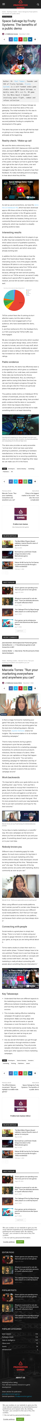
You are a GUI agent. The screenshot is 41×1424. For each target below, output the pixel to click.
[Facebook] (11, 39)
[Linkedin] (30, 39)
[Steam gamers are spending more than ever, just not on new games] (7, 590)
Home (4, 12)
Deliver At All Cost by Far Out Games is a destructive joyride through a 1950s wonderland (27, 564)
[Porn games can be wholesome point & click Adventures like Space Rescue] (7, 623)
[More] (35, 39)
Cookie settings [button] (9, 1419)
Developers (11, 468)
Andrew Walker (7, 651)
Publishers (6, 471)
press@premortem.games (11, 1394)
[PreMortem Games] (3, 34)
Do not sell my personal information (17, 1415)
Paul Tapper (20, 81)
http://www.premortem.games (20, 527)
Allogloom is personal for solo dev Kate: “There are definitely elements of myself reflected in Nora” (27, 600)
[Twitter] (16, 39)
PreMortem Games (12, 34)
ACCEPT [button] (20, 1419)
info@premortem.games (23, 1396)
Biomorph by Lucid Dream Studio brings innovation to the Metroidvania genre (25, 554)
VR (12, 471)
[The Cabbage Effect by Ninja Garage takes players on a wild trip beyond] (7, 612)
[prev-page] (3, 573)
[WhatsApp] (25, 39)
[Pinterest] (20, 39)
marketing (31, 468)
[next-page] (6, 573)
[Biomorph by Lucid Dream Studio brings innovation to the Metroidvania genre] (7, 555)
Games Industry (21, 468)
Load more (20, 631)
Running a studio (12, 12)
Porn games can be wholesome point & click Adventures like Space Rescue (26, 622)
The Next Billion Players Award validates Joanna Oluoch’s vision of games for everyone (26, 543)
